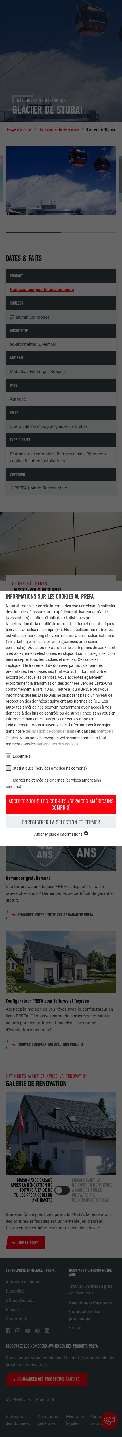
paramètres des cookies (57, 744)
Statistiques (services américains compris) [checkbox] (50, 768)
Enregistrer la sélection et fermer (61, 822)
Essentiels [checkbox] (21, 756)
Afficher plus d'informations (58, 834)
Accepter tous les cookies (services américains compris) (61, 804)
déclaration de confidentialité (51, 731)
